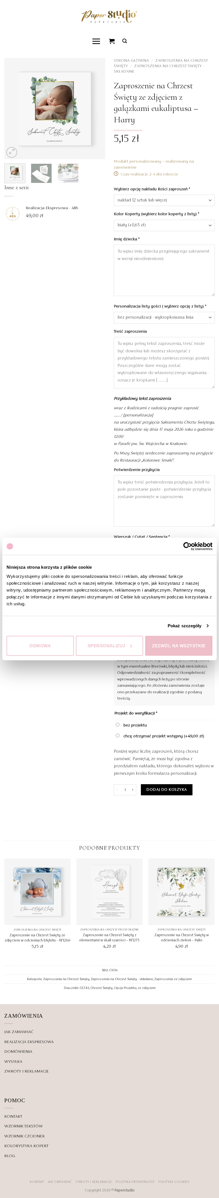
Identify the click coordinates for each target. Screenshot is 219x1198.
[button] (97, 41)
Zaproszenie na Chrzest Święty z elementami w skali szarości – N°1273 (109, 937)
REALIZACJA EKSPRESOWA (29, 1042)
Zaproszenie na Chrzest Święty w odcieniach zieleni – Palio (181, 937)
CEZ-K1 (84, 987)
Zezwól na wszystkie (179, 645)
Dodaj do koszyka (166, 790)
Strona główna (131, 60)
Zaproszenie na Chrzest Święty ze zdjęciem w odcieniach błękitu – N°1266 (37, 937)
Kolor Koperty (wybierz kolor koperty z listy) (156, 214)
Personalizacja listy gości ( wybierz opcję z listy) (160, 306)
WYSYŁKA (13, 1061)
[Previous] (13, 109)
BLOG (9, 1156)
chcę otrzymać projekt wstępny (163, 736)
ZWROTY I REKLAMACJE (26, 1071)
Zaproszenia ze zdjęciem (173, 979)
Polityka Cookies (173, 1182)
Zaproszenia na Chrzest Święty (66, 979)
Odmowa (40, 645)
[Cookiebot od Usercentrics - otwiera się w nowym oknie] (187, 546)
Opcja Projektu (125, 987)
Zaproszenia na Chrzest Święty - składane (122, 979)
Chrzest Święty (101, 987)
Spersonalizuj (106, 645)
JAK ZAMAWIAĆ (18, 1032)
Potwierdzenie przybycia (137, 470)
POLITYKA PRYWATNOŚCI (135, 1182)
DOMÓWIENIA (18, 1051)
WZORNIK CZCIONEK (24, 1136)
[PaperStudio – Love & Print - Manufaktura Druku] (109, 16)
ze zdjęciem (147, 987)
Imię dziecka (126, 239)
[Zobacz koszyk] (112, 41)
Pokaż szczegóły (185, 625)
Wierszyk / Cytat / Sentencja (142, 537)
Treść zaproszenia (131, 331)
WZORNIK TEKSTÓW (23, 1126)
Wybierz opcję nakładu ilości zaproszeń (152, 189)
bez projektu (134, 725)
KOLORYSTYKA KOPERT (26, 1146)
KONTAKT (13, 1116)
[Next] (96, 109)
